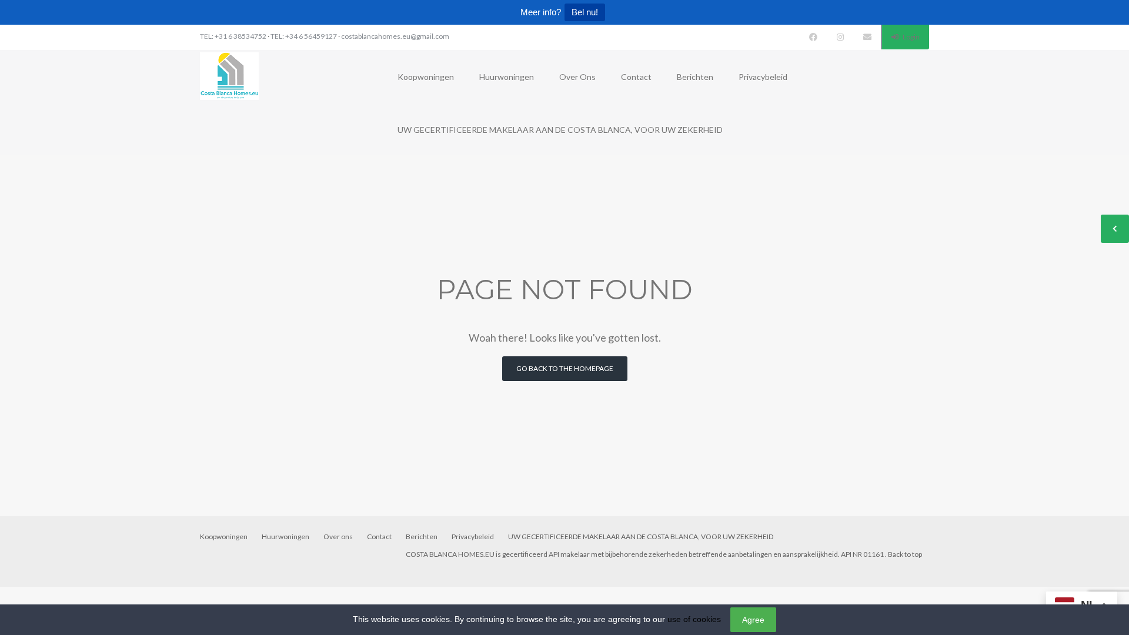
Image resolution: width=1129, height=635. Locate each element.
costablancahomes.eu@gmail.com (395, 36)
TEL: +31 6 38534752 (233, 36)
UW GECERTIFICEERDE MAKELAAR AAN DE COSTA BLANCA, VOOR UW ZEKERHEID (560, 130)
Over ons (577, 77)
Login (910, 36)
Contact (636, 77)
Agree (753, 619)
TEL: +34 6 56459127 (303, 36)
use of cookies (694, 619)
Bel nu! (585, 12)
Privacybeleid (763, 77)
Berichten (695, 77)
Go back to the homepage (564, 368)
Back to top (905, 554)
